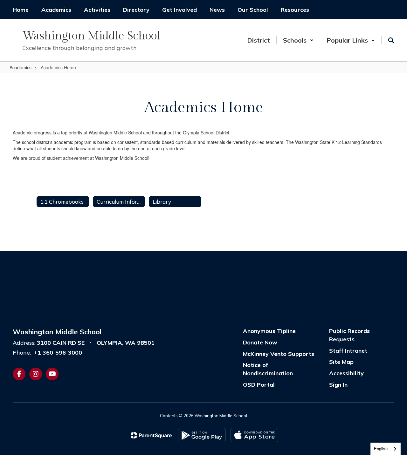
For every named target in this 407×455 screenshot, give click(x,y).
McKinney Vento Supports (278, 353)
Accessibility (346, 373)
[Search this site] (391, 40)
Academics (20, 67)
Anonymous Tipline (269, 331)
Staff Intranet (348, 350)
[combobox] (385, 449)
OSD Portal (259, 384)
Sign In (338, 384)
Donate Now (260, 342)
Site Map (341, 361)
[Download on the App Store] (254, 435)
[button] (298, 40)
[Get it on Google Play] (202, 435)
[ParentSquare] (151, 435)
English (381, 448)
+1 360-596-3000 (58, 352)
